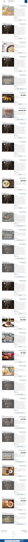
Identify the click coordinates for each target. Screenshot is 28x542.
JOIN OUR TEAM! (14, 534)
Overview (16, 26)
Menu (15, 17)
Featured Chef (16, 36)
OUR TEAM (13, 531)
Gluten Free (20, 110)
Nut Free (22, 110)
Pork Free (25, 110)
